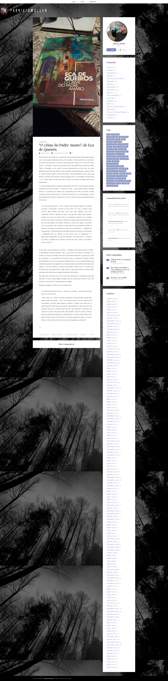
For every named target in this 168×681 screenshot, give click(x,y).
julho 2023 (111, 399)
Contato (124, 50)
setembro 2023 (112, 393)
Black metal (110, 139)
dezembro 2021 (112, 446)
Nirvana (122, 173)
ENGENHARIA (93, 2)
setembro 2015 (112, 650)
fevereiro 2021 (112, 471)
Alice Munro (115, 134)
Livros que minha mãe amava (115, 166)
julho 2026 (111, 301)
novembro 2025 (113, 323)
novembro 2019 (113, 513)
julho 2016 (111, 622)
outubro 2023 (112, 390)
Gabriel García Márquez (120, 146)
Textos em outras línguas (117, 112)
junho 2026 (111, 304)
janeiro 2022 (111, 443)
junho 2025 (111, 337)
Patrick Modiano (121, 176)
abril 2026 (111, 309)
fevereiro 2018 (112, 569)
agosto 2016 (111, 619)
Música (110, 92)
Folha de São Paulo (57, 334)
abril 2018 (110, 564)
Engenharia (111, 73)
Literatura (43, 142)
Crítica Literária (111, 144)
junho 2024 (111, 371)
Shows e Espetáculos (115, 106)
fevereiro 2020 (112, 505)
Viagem (110, 117)
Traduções (111, 115)
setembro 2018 (112, 550)
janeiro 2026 (111, 318)
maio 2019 (111, 530)
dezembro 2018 (112, 544)
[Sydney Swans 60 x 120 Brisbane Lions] (2, 341)
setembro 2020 (112, 485)
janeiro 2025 (111, 351)
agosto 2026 (111, 298)
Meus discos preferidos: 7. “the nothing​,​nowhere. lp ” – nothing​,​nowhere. (121, 269)
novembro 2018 (113, 547)
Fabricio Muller (45, 153)
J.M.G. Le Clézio (120, 154)
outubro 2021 (112, 452)
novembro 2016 (113, 611)
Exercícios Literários (115, 78)
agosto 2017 (111, 586)
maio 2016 (111, 628)
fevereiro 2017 (112, 603)
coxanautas (117, 142)
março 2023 (111, 407)
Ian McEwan (110, 151)
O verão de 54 (111, 176)
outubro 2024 (112, 360)
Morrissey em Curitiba (119, 278)
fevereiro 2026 (112, 315)
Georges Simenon (112, 149)
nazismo (109, 173)
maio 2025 (111, 340)
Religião (110, 101)
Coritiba (109, 142)
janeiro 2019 (111, 541)
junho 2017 (111, 591)
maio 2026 (111, 307)
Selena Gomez (111, 183)
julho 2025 (111, 335)
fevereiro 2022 (112, 441)
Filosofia (110, 81)
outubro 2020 (112, 483)
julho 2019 (111, 524)
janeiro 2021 (111, 474)
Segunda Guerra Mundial (123, 181)
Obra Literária (112, 95)
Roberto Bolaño (120, 178)
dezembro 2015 (112, 642)
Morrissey (122, 171)
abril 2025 (110, 343)
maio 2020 (111, 497)
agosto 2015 (111, 653)
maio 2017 (111, 594)
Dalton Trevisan (122, 144)
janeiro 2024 (111, 385)
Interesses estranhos (122, 151)
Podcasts (110, 98)
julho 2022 (111, 427)
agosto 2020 (111, 488)
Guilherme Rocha (49, 678)
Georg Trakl (122, 149)
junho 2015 (111, 659)
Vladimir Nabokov (112, 186)
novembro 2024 (113, 357)
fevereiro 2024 (112, 382)
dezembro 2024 (113, 354)
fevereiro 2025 (112, 348)
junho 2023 (111, 402)
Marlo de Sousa (112, 213)
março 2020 (111, 502)
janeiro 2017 (111, 605)
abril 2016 (110, 631)
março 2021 (111, 469)
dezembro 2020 (113, 477)
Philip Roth (110, 178)
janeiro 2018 (111, 572)
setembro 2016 (112, 617)
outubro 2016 (112, 614)
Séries (109, 103)
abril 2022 (110, 435)
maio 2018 (111, 561)
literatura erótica (112, 164)
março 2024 (111, 379)
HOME (73, 2)
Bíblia (123, 139)
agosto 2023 (111, 396)
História (110, 84)
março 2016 (111, 633)
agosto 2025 (111, 332)
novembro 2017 (112, 578)
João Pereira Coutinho (72, 334)
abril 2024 (111, 376)
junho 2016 (111, 625)
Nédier (128, 173)
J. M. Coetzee (110, 154)
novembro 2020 (113, 480)
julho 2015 (110, 656)
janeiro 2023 (111, 413)
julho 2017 (110, 589)
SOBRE (82, 2)
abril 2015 (110, 664)
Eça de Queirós (44, 334)
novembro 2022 (113, 418)
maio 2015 (110, 661)
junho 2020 (111, 494)
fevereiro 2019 (112, 538)
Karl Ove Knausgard (112, 159)
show (118, 183)
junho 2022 (111, 429)
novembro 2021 (112, 449)
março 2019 (111, 536)
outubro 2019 (112, 516)
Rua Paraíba (110, 181)
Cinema (110, 70)
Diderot (109, 146)
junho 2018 (111, 558)
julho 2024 (111, 368)
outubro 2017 (112, 580)
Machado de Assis (112, 168)
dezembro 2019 (113, 510)
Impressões (111, 87)
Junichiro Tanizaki (122, 156)
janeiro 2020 (111, 508)
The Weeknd (125, 183)
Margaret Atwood (112, 171)
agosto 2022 (111, 424)
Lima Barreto (124, 159)
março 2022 (111, 438)
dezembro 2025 (112, 321)
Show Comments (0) (66, 344)
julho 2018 (111, 555)
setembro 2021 (112, 455)
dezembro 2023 (113, 388)
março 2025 (111, 346)
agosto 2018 (111, 552)
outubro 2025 (112, 326)
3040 (108, 134)
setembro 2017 (112, 583)
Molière (83, 334)
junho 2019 (111, 527)
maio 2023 (111, 404)
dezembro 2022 (113, 416)
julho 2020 (111, 491)
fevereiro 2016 (112, 636)
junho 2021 (111, 460)
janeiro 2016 (111, 639)
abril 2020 (111, 499)
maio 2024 (111, 374)
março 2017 (111, 600)
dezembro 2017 (112, 575)
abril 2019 (110, 533)
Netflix (116, 173)
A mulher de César (112, 137)
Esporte (110, 75)
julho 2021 (110, 457)
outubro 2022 (112, 421)
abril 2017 (110, 597)
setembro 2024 (112, 362)
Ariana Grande (123, 137)
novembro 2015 (112, 645)
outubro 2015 (112, 647)
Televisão (110, 109)
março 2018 (111, 566)
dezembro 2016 (113, 608)
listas (108, 161)
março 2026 (111, 312)
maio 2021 (111, 463)
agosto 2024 (111, 365)
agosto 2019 (111, 522)
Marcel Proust (123, 168)
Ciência (110, 67)
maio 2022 (111, 432)
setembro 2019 (112, 519)
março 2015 (111, 667)
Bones (118, 139)
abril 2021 (110, 466)
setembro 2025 (112, 329)
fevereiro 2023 (112, 410)
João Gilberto (111, 156)
